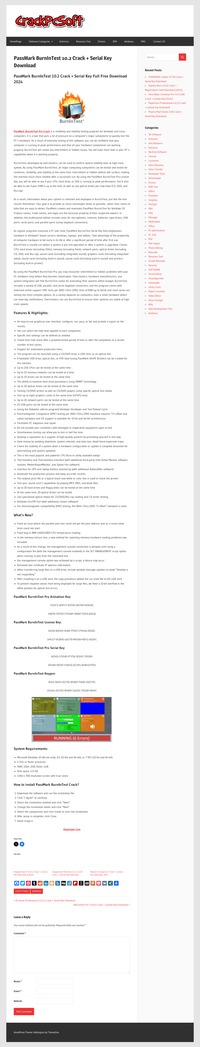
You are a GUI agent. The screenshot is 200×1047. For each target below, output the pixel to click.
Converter (153, 160)
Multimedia (154, 221)
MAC (143, 41)
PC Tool (152, 234)
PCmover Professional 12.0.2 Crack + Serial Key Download (45, 900)
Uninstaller (154, 282)
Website (18, 1000)
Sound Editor (155, 273)
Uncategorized (155, 278)
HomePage (15, 41)
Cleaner (152, 156)
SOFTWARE (154, 269)
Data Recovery (156, 165)
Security (152, 265)
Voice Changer (155, 300)
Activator (153, 138)
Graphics (153, 199)
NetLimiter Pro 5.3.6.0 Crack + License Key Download (100, 904)
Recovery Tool (83, 41)
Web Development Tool (160, 308)
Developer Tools (156, 173)
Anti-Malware (155, 143)
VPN (150, 304)
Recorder (153, 252)
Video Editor (154, 295)
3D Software (154, 134)
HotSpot (152, 204)
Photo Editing (155, 247)
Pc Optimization (156, 230)
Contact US (159, 41)
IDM (115, 41)
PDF (150, 239)
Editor (151, 191)
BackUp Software (157, 151)
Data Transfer (155, 169)
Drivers (101, 41)
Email (18, 991)
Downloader (154, 178)
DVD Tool (153, 186)
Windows (129, 41)
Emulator (153, 195)
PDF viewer (154, 243)
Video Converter (156, 291)
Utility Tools (22, 891)
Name (18, 981)
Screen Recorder (156, 260)
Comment (20, 933)
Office (151, 226)
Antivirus (64, 41)
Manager (153, 217)
